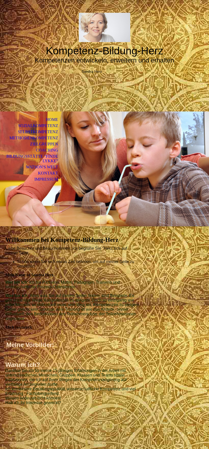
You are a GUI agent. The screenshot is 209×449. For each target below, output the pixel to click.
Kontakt (48, 173)
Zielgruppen (44, 144)
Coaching (47, 150)
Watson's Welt (42, 167)
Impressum (46, 179)
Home (52, 119)
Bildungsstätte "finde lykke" (32, 158)
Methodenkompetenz (33, 138)
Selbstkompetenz (38, 132)
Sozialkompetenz (38, 125)
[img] (104, 27)
